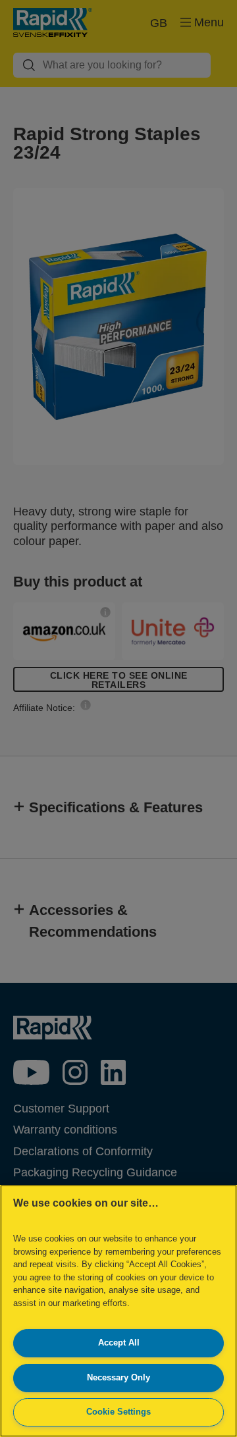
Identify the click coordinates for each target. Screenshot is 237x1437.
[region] (118, 1311)
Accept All (119, 1342)
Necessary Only (118, 1377)
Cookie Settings (118, 1412)
